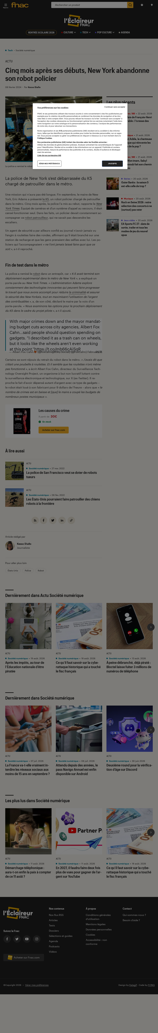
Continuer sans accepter (114, 107)
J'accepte (112, 163)
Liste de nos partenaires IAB (49, 155)
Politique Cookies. (44, 138)
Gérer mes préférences (49, 163)
